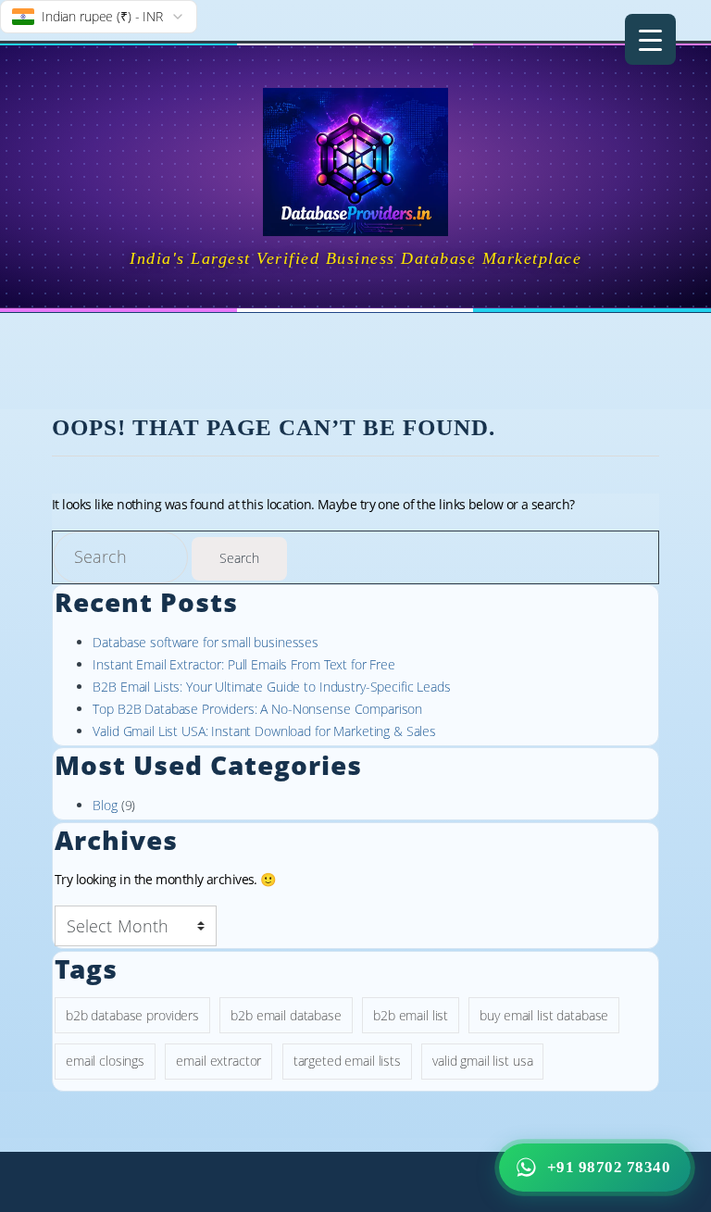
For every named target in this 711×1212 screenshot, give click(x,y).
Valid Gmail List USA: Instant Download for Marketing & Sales (264, 731)
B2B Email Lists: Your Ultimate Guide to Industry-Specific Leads (271, 686)
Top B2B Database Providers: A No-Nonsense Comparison (257, 709)
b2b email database (286, 1015)
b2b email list (410, 1015)
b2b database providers (132, 1015)
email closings (105, 1060)
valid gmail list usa (482, 1060)
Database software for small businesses (205, 642)
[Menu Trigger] (650, 39)
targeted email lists (347, 1060)
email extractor (218, 1060)
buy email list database (544, 1015)
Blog (105, 805)
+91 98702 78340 (609, 1167)
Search (239, 558)
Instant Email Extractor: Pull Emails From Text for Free (243, 664)
